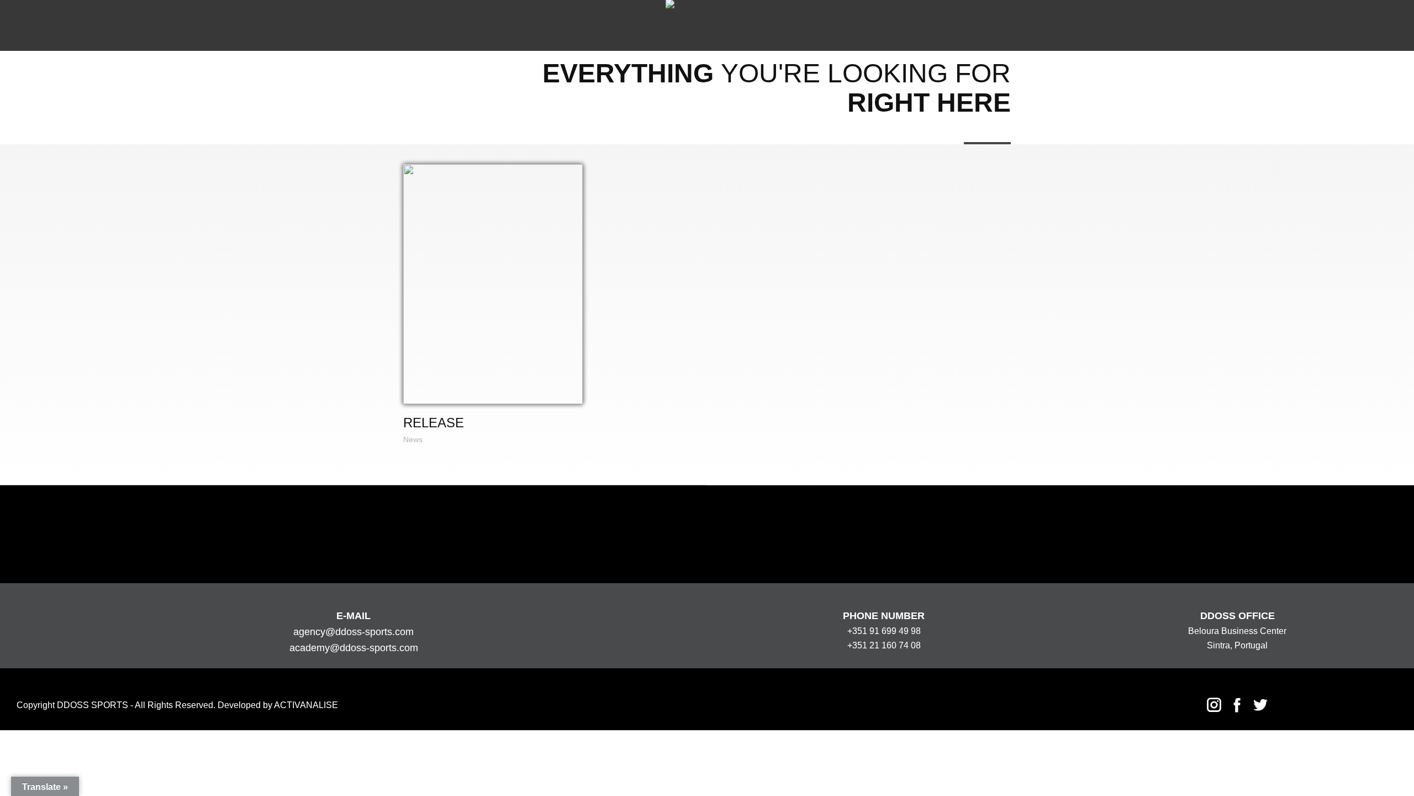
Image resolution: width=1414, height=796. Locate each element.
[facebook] (1237, 705)
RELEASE (433, 422)
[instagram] (1214, 705)
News (413, 439)
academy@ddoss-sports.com (353, 647)
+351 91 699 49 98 (884, 631)
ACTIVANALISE (306, 705)
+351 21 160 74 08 (884, 645)
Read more (492, 284)
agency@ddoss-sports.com (353, 631)
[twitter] (1260, 705)
